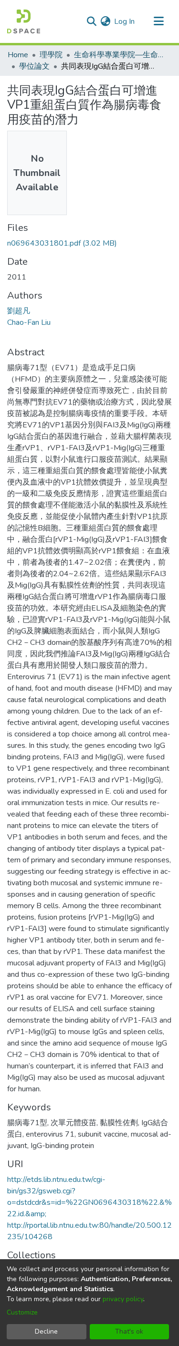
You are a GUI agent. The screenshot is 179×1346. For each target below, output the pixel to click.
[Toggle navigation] (158, 21)
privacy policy (123, 1299)
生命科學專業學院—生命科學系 (121, 55)
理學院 (51, 55)
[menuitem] (105, 21)
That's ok (129, 1331)
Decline (46, 1331)
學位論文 (34, 66)
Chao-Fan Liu (29, 322)
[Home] (23, 21)
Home (18, 55)
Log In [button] (125, 21)
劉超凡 (18, 311)
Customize (22, 1312)
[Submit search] (91, 21)
